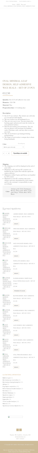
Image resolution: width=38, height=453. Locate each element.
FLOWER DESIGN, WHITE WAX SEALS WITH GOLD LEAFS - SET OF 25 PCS (24, 280)
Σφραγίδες (6, 399)
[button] (26, 1)
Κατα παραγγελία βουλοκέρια (12, 388)
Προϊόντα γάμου (8, 395)
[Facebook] (17, 430)
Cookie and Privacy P (23, 451)
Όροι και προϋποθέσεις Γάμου (10, 450)
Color (4, 144)
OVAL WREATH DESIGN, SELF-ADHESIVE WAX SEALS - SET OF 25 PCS (24, 357)
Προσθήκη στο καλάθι (20, 153)
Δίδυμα (5, 384)
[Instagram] (20, 430)
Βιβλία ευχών (7, 378)
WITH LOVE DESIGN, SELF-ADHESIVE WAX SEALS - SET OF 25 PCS (24, 263)
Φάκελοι (5, 403)
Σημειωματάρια (7, 397)
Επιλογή (16, 224)
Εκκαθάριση (21, 143)
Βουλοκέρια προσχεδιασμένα (11, 382)
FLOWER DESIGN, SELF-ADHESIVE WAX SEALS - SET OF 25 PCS (24, 312)
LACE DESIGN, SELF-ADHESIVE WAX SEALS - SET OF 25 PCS (23, 326)
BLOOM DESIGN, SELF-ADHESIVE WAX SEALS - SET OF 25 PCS (23, 297)
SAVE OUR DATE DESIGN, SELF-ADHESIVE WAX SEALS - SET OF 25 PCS (24, 246)
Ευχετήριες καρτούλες (9, 386)
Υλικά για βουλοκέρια (9, 401)
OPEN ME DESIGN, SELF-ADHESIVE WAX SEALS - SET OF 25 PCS (24, 230)
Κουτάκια (5, 391)
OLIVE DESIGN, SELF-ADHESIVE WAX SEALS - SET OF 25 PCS (23, 341)
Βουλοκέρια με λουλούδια (10, 380)
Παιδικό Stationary (8, 393)
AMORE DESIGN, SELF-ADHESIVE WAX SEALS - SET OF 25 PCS (23, 215)
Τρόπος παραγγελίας (13, 451)
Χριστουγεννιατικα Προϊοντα (12, 406)
